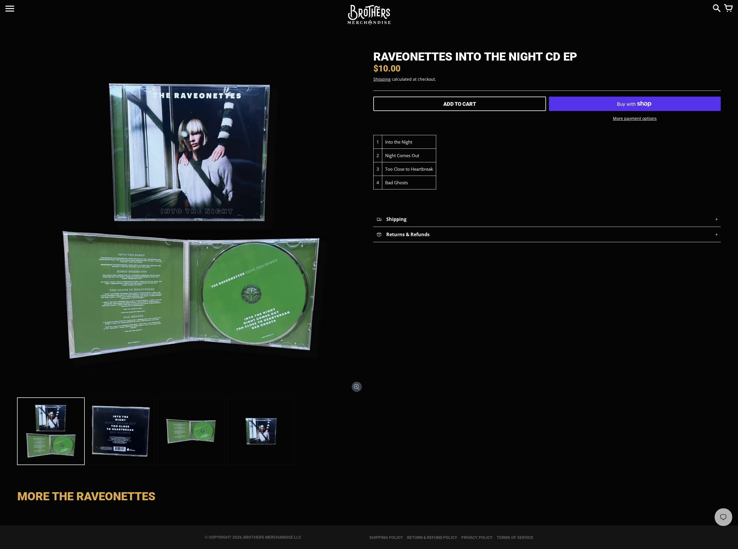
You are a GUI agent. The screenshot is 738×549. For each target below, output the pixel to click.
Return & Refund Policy (432, 537)
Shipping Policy (386, 537)
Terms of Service (515, 537)
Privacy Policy (477, 537)
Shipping (382, 79)
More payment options (635, 118)
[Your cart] (728, 8)
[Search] (716, 8)
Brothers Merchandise (268, 537)
